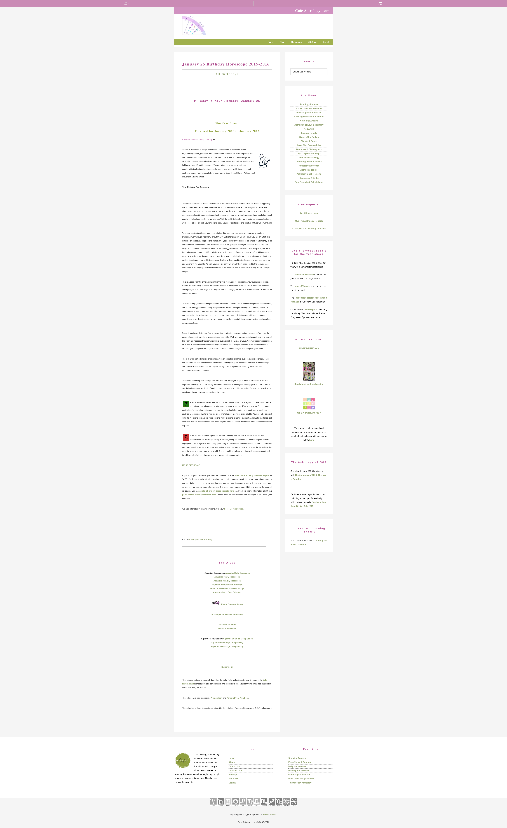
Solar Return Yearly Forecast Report (252, 475)
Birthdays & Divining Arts (309, 149)
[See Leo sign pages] (242, 807)
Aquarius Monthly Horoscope (227, 581)
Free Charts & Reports (299, 762)
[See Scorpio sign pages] (263, 807)
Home (231, 758)
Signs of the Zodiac (309, 137)
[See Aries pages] (213, 807)
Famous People (309, 133)
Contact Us (234, 766)
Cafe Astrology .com (202, 24)
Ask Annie (309, 129)
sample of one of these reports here (216, 491)
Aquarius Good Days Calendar (227, 592)
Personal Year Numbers (237, 698)
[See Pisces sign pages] (293, 807)
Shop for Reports (297, 758)
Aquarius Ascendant (227, 628)
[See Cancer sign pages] (235, 807)
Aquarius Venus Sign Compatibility (227, 646)
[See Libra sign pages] (256, 807)
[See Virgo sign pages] (250, 807)
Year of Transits (302, 286)
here (311, 440)
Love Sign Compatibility (309, 145)
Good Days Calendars (299, 774)
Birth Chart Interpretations (309, 108)
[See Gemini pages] (228, 807)
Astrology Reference (309, 166)
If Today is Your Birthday (200, 539)
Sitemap (233, 774)
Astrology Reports (309, 104)
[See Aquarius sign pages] (286, 807)
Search (232, 783)
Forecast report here (233, 509)
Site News (233, 779)
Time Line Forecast (304, 274)
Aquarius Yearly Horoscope (227, 577)
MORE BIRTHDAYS (191, 465)
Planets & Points (309, 141)
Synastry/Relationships (309, 153)
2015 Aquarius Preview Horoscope (227, 614)
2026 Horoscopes (309, 213)
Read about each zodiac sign (308, 384)
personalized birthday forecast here (199, 495)
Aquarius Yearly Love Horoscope (227, 584)
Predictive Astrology (309, 157)
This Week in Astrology (299, 783)
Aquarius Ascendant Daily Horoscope (227, 588)
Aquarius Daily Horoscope (237, 573)
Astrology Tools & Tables (309, 162)
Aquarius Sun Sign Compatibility (238, 639)
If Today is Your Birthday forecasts (309, 228)
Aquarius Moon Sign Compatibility (227, 642)
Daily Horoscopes (297, 766)
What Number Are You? (309, 413)
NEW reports (311, 309)
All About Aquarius (227, 624)
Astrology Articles (309, 121)
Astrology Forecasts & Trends (309, 117)
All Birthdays (227, 74)
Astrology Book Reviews (309, 174)
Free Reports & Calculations (309, 182)
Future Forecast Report (232, 604)
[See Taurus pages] (220, 807)
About (232, 762)
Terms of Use (235, 770)
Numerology (227, 667)
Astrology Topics (309, 170)
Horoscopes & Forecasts (308, 112)
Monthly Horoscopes (298, 770)
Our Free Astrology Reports (309, 221)
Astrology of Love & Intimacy (308, 125)
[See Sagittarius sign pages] (271, 807)
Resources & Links (309, 178)
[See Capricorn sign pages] (279, 807)
